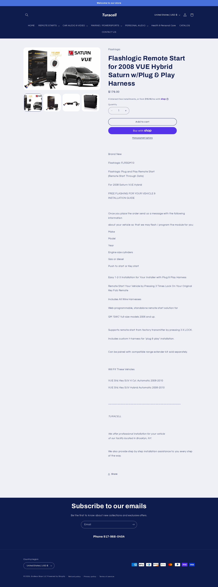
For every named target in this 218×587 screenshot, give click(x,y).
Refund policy (74, 576)
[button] (26, 15)
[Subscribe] (133, 524)
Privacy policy (90, 576)
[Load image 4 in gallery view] (90, 102)
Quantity (112, 105)
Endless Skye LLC (39, 576)
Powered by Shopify (56, 576)
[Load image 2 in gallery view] (52, 102)
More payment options (142, 138)
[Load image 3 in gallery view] (71, 102)
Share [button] (114, 474)
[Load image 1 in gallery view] (33, 102)
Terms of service (106, 576)
